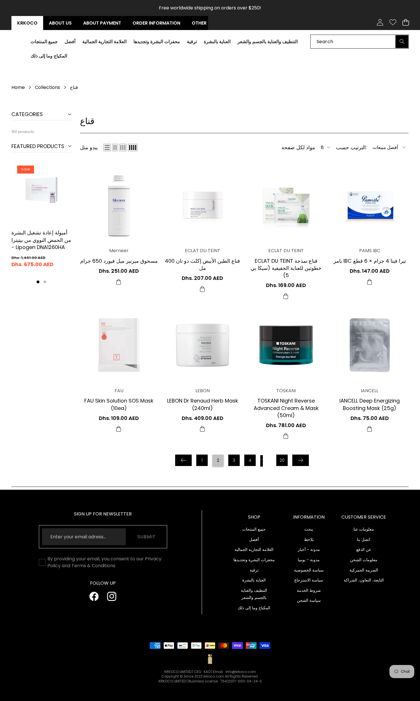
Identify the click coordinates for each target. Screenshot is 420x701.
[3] (123, 147)
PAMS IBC (369, 251)
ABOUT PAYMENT (102, 23)
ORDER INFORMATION (156, 23)
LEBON (202, 390)
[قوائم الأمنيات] (392, 22)
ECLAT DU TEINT (202, 251)
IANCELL (369, 390)
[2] (115, 147)
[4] (132, 147)
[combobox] (359, 41)
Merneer (119, 251)
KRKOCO (27, 23)
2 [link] (218, 460)
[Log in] (379, 22)
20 (282, 460)
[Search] (401, 41)
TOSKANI (286, 390)
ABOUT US (60, 23)
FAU (119, 390)
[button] (405, 22)
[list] (107, 147)
